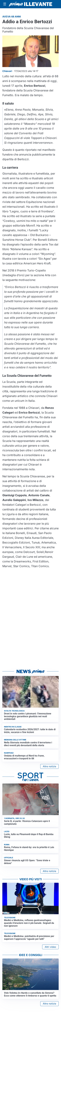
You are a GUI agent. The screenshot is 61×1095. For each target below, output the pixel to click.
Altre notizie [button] (49, 766)
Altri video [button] (50, 946)
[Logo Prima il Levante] (30, 4)
